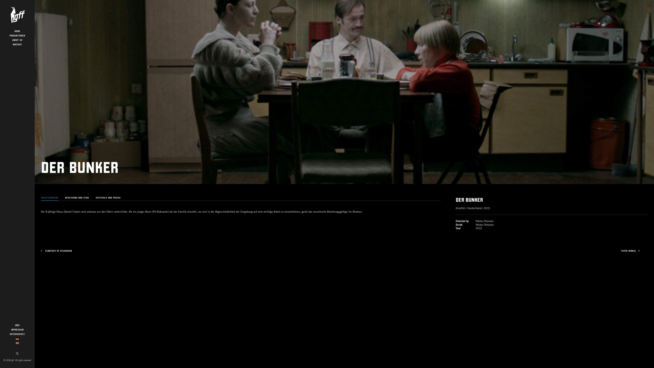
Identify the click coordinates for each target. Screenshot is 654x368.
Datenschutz (17, 334)
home (17, 31)
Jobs (17, 325)
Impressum (17, 330)
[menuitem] (17, 31)
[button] (17, 354)
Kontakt (17, 45)
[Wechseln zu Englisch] (17, 343)
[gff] (17, 14)
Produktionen (17, 36)
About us (17, 40)
